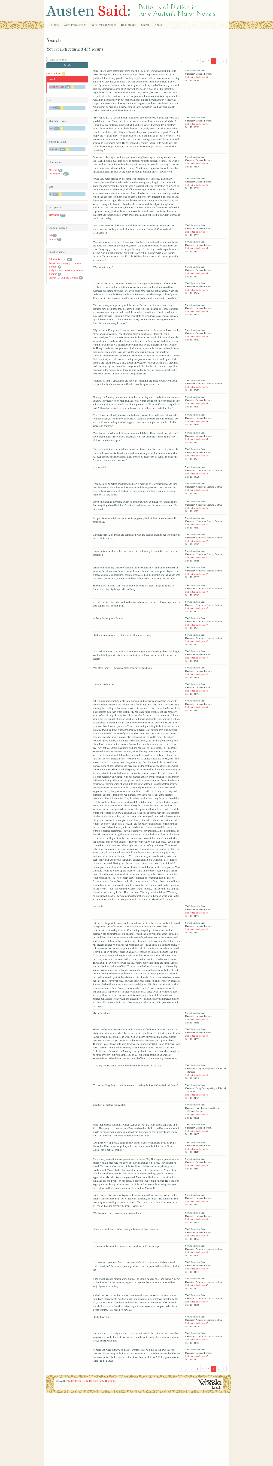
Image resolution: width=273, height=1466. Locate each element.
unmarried (54, 149)
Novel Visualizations (103, 25)
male (51, 107)
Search (145, 25)
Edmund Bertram (57, 259)
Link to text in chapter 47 (196, 1285)
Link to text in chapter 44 (196, 674)
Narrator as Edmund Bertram (63, 277)
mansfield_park (56, 86)
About (158, 25)
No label (53, 169)
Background (128, 25)
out (50, 193)
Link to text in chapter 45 (196, 1130)
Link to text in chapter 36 (196, 473)
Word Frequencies (75, 25)
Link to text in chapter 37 (196, 524)
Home (55, 25)
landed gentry (56, 173)
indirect (52, 238)
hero (51, 128)
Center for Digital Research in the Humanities (93, 1380)
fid (50, 235)
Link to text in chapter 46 (196, 1165)
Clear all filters (55, 73)
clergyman (54, 214)
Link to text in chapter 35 (196, 77)
